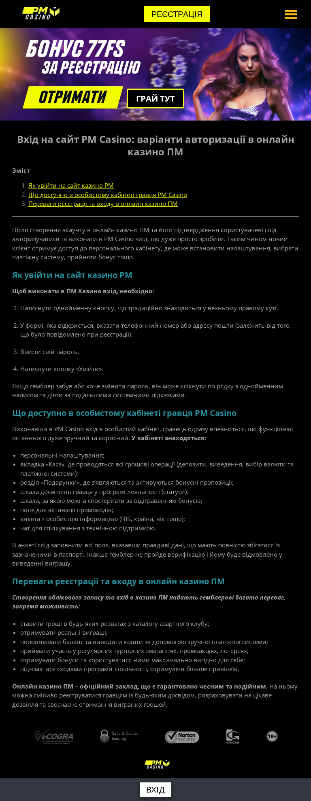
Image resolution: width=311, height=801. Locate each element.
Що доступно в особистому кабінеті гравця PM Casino (107, 195)
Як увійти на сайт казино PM (71, 185)
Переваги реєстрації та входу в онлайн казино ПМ (103, 203)
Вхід (155, 789)
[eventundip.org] (38, 21)
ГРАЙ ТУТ (155, 98)
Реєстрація (177, 14)
